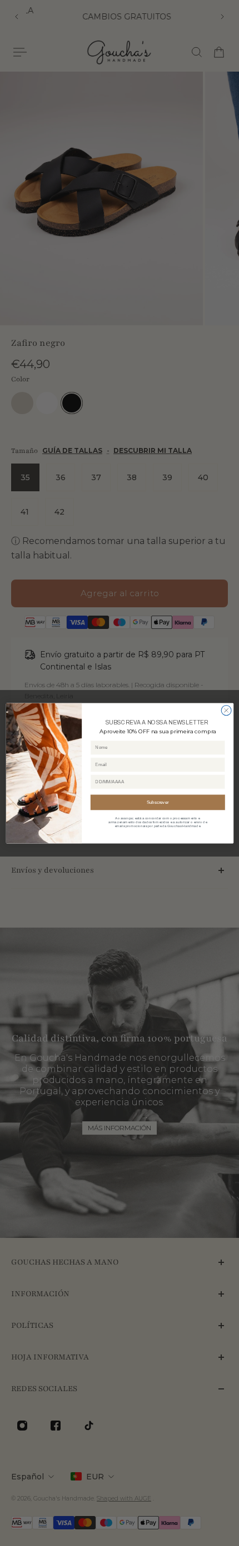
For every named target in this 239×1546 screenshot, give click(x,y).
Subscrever (157, 801)
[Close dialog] (226, 710)
